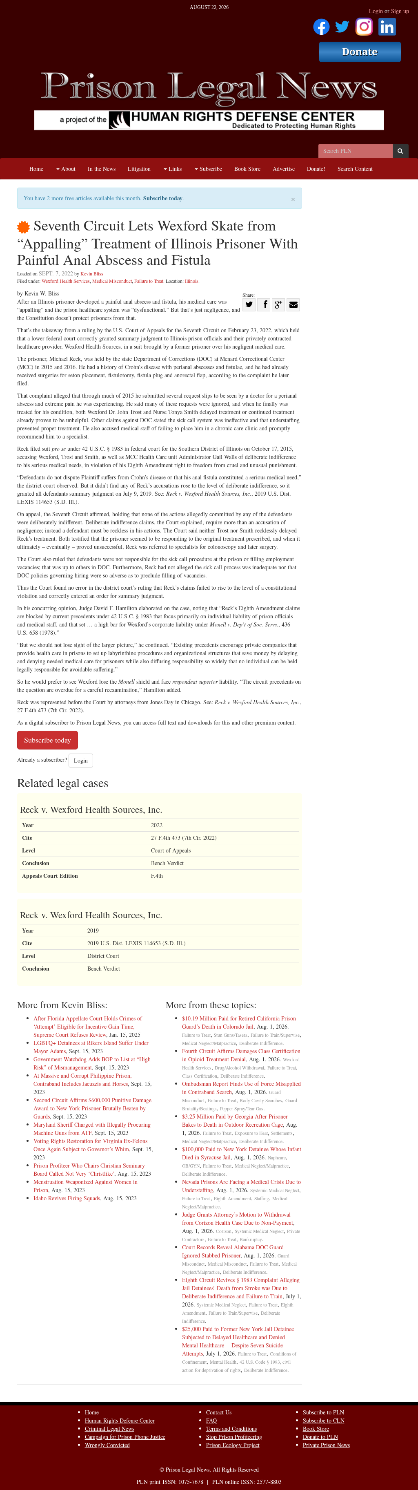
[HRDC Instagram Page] (364, 24)
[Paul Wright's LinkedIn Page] (387, 24)
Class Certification (199, 1076)
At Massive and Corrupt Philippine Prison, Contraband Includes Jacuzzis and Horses (82, 1079)
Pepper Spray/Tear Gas (241, 1108)
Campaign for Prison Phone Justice (125, 1437)
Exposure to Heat (251, 1133)
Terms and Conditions (231, 1428)
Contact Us (218, 1412)
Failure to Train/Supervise (275, 1035)
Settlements (282, 1133)
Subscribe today (162, 198)
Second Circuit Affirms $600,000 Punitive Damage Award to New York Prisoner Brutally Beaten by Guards (92, 1108)
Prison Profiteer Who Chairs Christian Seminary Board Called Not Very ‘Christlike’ (89, 1169)
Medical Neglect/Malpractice (209, 1043)
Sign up (400, 11)
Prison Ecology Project (233, 1445)
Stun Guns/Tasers (230, 1035)
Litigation (139, 168)
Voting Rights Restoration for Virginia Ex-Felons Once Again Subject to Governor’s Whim (90, 1145)
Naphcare (277, 1157)
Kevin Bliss (91, 273)
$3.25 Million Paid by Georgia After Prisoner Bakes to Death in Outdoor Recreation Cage (235, 1120)
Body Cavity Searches (261, 1100)
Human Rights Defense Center (120, 1420)
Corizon (223, 1231)
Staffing (261, 1198)
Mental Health (223, 1362)
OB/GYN (191, 1166)
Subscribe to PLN (323, 1412)
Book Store (247, 168)
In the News (102, 168)
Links (174, 168)
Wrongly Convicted (107, 1445)
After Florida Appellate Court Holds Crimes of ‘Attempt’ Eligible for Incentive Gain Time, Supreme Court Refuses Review (87, 1026)
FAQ (211, 1420)
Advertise (284, 168)
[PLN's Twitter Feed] (342, 24)
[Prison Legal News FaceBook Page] (321, 24)
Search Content (355, 168)
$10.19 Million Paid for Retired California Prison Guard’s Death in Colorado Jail (239, 1022)
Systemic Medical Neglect (274, 1190)
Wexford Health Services (66, 280)
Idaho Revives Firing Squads (66, 1198)
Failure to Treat (148, 280)
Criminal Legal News (109, 1428)
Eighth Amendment (232, 1198)
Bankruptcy (251, 1239)
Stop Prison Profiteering (234, 1437)
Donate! (316, 168)
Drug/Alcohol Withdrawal (239, 1068)
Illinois (191, 280)
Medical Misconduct (112, 280)
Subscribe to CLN (324, 1420)
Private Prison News (326, 1445)
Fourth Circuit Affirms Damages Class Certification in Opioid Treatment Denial (241, 1055)
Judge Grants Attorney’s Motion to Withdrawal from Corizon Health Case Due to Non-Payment (237, 1218)
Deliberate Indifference (260, 1043)
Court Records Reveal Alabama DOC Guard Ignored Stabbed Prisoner (233, 1251)
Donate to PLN (320, 1437)
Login (376, 11)
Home (36, 168)
